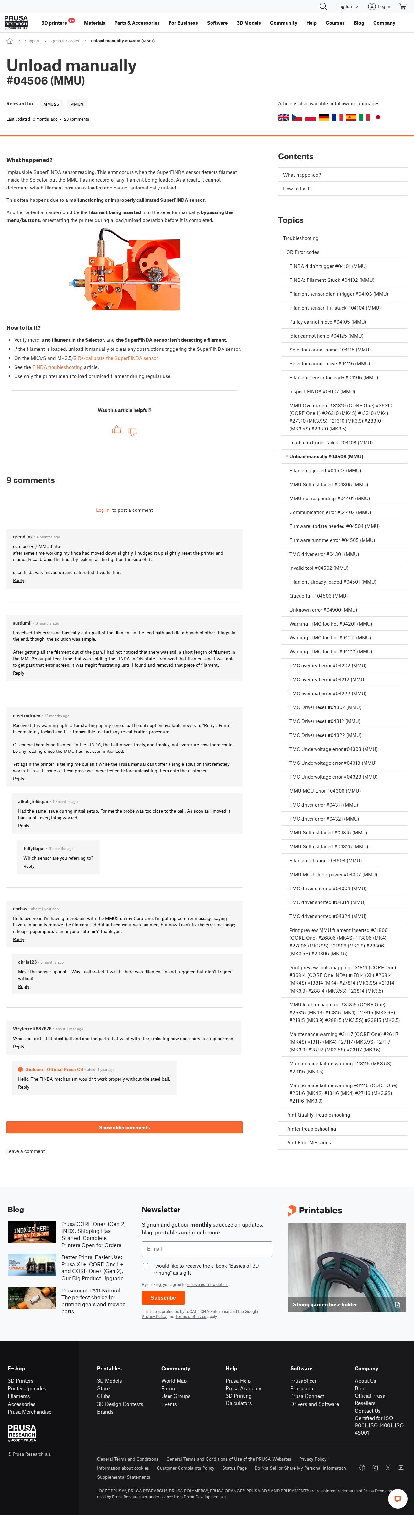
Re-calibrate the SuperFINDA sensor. (118, 358)
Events (169, 1404)
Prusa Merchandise (29, 1411)
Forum (169, 1388)
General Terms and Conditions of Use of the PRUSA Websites (228, 1459)
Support (32, 40)
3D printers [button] (57, 22)
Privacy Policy (154, 1316)
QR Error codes (65, 40)
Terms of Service (190, 1316)
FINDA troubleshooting (57, 367)
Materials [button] (94, 23)
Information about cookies (123, 1468)
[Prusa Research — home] (16, 22)
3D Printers (21, 1380)
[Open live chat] (398, 1499)
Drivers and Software (314, 1404)
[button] (283, 117)
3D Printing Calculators (239, 1399)
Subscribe (163, 1298)
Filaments (19, 1396)
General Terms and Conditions (127, 1459)
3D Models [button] (249, 23)
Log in (103, 510)
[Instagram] (375, 1468)
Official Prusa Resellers (370, 1399)
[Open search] (323, 6)
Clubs (104, 1396)
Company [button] (384, 23)
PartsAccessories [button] (137, 23)
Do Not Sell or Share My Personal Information (300, 1468)
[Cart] (403, 6)
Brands (105, 1411)
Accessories (22, 1404)
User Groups (176, 1396)
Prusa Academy (243, 1388)
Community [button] (283, 23)
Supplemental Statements (123, 1477)
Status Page (234, 1468)
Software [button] (217, 23)
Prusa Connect (307, 1396)
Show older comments (124, 1127)
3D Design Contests (120, 1404)
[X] (388, 1468)
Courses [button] (335, 23)
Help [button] (311, 23)
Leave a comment (25, 1151)
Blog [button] (359, 23)
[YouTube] (401, 1468)
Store (103, 1388)
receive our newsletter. (207, 1284)
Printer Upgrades (27, 1388)
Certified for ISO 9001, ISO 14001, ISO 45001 (379, 1425)
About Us (365, 1380)
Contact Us (368, 1410)
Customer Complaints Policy (185, 1468)
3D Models (109, 1380)
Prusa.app (301, 1388)
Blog (360, 1388)
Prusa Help (238, 1380)
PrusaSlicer (303, 1380)
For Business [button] (183, 23)
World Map (174, 1380)
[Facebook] (362, 1468)
